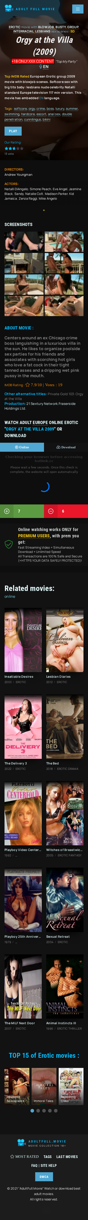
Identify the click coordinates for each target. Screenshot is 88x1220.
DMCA (44, 1177)
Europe (40, 422)
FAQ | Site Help (44, 1165)
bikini (46, 119)
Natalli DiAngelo (16, 189)
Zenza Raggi (28, 198)
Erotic (15, 27)
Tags (48, 1157)
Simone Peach (40, 189)
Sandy (18, 194)
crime (41, 108)
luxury (60, 108)
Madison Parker (56, 194)
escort (41, 114)
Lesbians (42, 31)
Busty (60, 27)
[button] (32, 1111)
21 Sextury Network (42, 403)
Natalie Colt (34, 194)
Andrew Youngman (18, 174)
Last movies (67, 1157)
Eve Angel (60, 189)
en (46, 66)
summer (72, 108)
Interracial (23, 31)
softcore (20, 108)
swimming (12, 114)
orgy (32, 108)
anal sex (54, 114)
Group (72, 27)
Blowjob (46, 27)
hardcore (28, 114)
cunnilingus (32, 119)
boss (50, 108)
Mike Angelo (48, 198)
